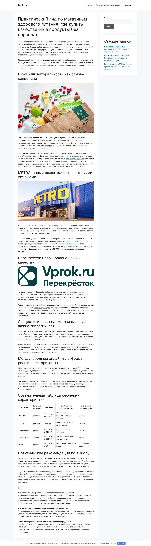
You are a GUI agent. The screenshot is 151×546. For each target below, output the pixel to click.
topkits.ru (24, 5)
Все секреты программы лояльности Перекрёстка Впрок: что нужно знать (118, 49)
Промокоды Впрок (42, 308)
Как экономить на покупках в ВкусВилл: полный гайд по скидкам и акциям (116, 58)
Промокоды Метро (70, 244)
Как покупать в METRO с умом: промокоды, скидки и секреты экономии (117, 66)
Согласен (121, 543)
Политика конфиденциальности (108, 5)
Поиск (106, 18)
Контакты (127, 5)
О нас (90, 5)
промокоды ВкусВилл (75, 159)
